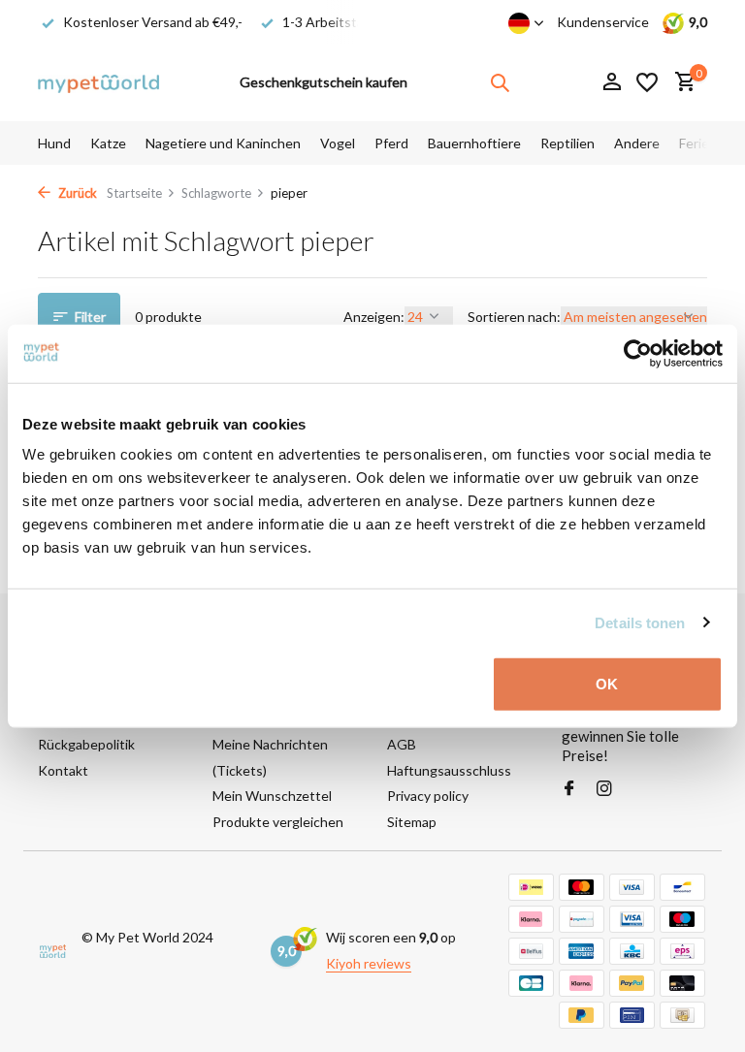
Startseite (134, 193)
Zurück (76, 193)
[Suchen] (499, 82)
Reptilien (567, 143)
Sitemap (412, 821)
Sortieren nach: (514, 316)
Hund (54, 143)
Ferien (698, 143)
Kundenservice (603, 22)
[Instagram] (604, 789)
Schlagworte (216, 193)
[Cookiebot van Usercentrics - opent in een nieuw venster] (638, 352)
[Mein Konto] (611, 82)
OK (607, 684)
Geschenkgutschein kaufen (323, 82)
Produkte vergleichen (277, 821)
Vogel (337, 143)
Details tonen (640, 622)
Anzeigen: (374, 316)
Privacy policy (428, 795)
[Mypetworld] (98, 82)
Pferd (391, 143)
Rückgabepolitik (86, 744)
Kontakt (63, 770)
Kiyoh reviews (368, 963)
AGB (401, 744)
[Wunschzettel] (647, 82)
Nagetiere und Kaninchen (223, 143)
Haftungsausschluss (449, 770)
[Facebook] (569, 789)
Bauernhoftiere (474, 143)
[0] (680, 82)
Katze (108, 143)
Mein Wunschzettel (272, 795)
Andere (637, 143)
